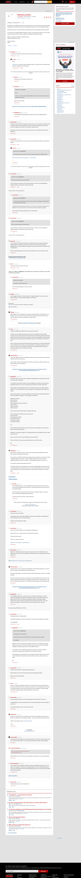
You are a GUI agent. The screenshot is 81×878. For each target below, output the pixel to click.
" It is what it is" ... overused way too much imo (20, 795)
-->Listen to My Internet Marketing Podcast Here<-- (29, 370)
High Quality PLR (28, 560)
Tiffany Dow (14, 64)
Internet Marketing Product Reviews (63, 102)
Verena (58, 16)
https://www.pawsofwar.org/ (30, 504)
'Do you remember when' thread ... (17, 817)
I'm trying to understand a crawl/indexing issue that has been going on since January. (30, 809)
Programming (59, 105)
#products (15, 45)
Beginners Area (18, 803)
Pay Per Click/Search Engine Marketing (64, 94)
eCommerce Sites (60, 101)
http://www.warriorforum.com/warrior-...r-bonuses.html (24, 157)
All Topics (58, 88)
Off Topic (18, 796)
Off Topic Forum (60, 108)
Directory (53, 876)
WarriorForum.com (60, 19)
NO (25, 607)
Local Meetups (59, 109)
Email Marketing (60, 95)
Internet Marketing (20, 810)
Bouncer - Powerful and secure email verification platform (65, 70)
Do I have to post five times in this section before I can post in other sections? (28, 802)
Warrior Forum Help (60, 110)
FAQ (18, 876)
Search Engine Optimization (62, 92)
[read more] (21, 798)
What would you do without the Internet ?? (19, 824)
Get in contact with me (13, 775)
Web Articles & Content (14, 560)
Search (49, 1)
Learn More (65, 81)
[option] (65, 64)
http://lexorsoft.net (28, 720)
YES (23, 607)
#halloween (10, 45)
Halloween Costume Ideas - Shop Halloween (19, 542)
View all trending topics (12, 832)
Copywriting (59, 100)
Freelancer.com (66, 876)
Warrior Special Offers (33, 876)
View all (72, 86)
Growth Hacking (60, 97)
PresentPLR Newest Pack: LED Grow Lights (17, 257)
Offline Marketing (60, 99)
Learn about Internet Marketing (46, 876)
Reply (10, 807)
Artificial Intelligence (60, 91)
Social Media (59, 98)
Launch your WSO (65, 23)
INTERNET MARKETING (21, 18)
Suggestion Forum (60, 112)
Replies (10, 800)
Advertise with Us (71, 42)
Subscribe (28, 18)
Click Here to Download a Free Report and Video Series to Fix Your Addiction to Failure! (29, 369)
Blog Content (21, 560)
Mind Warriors (59, 103)
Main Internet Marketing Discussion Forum (64, 90)
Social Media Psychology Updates (28, 323)
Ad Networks (59, 93)
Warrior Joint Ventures (61, 107)
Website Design (59, 106)
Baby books (11, 304)
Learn (28, 1)
